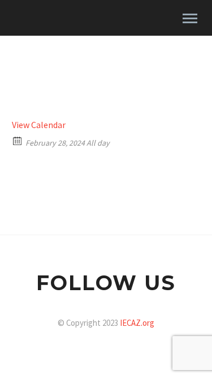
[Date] (18, 140)
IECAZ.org (137, 322)
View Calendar (39, 124)
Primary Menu (190, 18)
